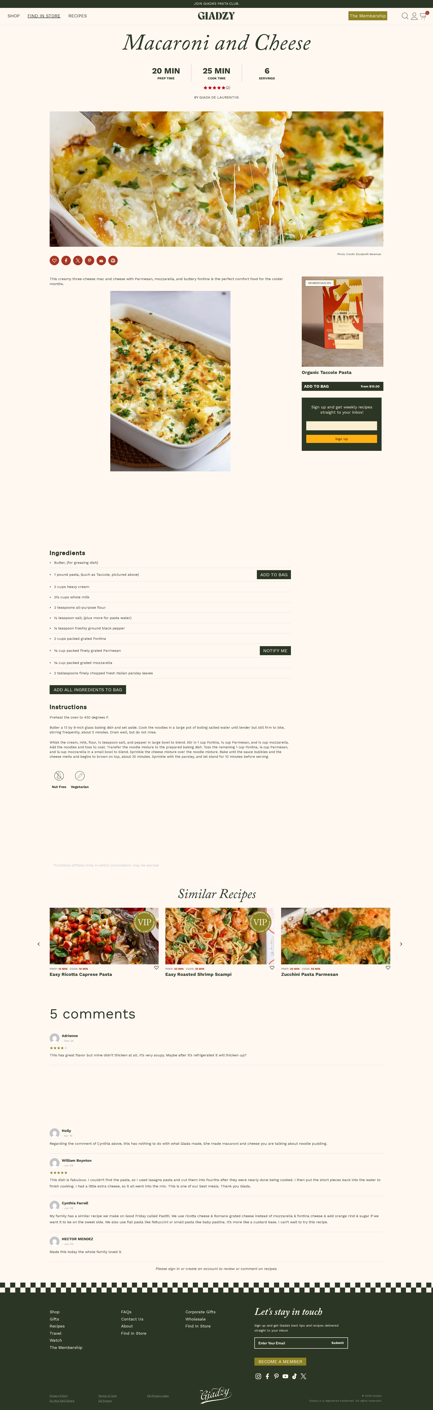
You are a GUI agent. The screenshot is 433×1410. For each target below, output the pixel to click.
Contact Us (132, 1319)
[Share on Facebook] (66, 260)
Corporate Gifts (200, 1311)
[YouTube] (285, 1377)
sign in (174, 1269)
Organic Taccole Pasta (327, 372)
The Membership (368, 15)
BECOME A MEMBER (280, 1361)
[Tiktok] (294, 1377)
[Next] (401, 944)
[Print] (113, 260)
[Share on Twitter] (78, 260)
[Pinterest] (276, 1377)
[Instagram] (258, 1377)
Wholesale (195, 1319)
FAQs (126, 1311)
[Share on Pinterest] (89, 260)
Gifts (54, 1319)
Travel (56, 1333)
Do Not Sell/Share (62, 1400)
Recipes (77, 15)
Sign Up (341, 439)
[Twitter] (303, 1377)
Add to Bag (316, 386)
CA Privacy (105, 1400)
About (127, 1326)
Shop (14, 15)
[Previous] (39, 944)
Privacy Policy (59, 1395)
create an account (202, 1269)
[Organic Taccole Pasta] (342, 321)
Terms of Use (107, 1395)
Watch (56, 1340)
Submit (338, 1343)
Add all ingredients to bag (88, 689)
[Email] (101, 260)
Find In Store (44, 15)
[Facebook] (267, 1377)
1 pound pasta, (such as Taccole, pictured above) (96, 574)
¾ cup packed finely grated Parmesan (87, 650)
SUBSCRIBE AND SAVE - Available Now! (216, 4)
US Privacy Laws (158, 1395)
